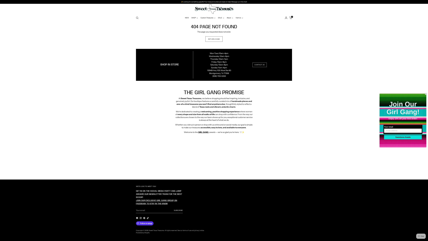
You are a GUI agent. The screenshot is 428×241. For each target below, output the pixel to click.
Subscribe (178, 210)
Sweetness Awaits (403, 137)
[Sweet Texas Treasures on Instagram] (141, 218)
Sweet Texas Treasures (156, 230)
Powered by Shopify (143, 233)
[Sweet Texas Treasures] (214, 9)
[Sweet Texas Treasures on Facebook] (137, 218)
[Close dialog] (426, 94)
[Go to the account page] (286, 18)
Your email (388, 127)
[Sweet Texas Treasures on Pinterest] (144, 218)
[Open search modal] (137, 18)
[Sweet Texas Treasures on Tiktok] (148, 218)
